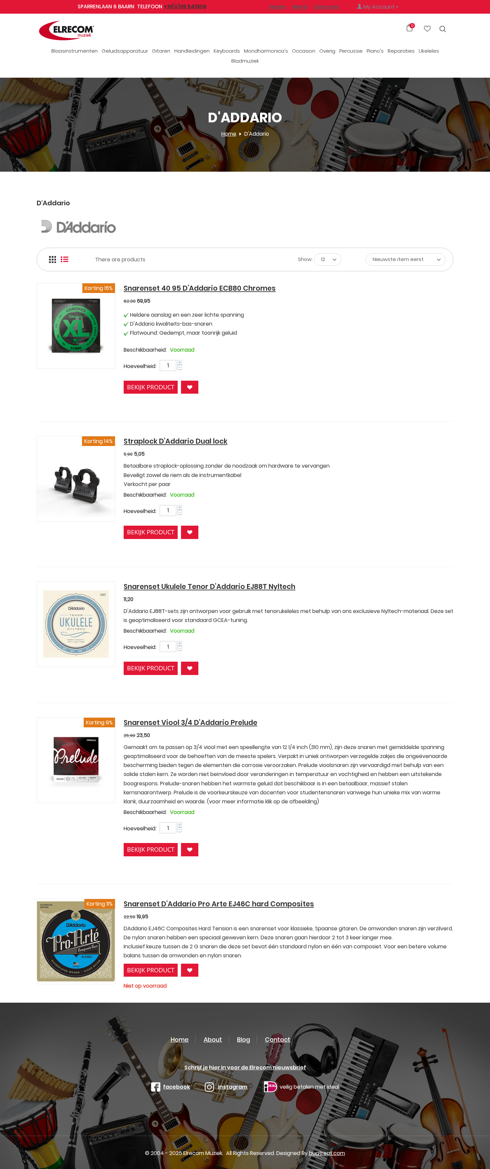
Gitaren (161, 50)
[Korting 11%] (76, 941)
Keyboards (227, 50)
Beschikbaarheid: (145, 350)
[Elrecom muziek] (77, 30)
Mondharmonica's (266, 50)
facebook (176, 1087)
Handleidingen (192, 50)
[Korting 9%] (76, 760)
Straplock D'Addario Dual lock (175, 441)
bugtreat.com (327, 1153)
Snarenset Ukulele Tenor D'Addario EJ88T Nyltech (209, 586)
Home (277, 7)
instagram (233, 1087)
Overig (327, 50)
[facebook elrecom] (155, 1087)
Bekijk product (150, 387)
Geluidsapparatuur (125, 50)
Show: (305, 259)
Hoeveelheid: (140, 366)
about (213, 1039)
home (180, 1039)
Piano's (375, 50)
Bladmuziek (245, 60)
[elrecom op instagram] (209, 1087)
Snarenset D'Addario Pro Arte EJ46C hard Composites (219, 904)
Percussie (351, 50)
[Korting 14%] (76, 478)
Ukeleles (429, 50)
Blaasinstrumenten (74, 50)
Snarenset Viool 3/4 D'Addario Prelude (190, 722)
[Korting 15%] (76, 325)
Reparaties (401, 50)
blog (243, 1039)
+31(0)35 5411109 (185, 6)
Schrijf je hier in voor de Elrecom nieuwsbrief (245, 1067)
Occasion (303, 50)
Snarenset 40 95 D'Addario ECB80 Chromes (200, 288)
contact (277, 1039)
